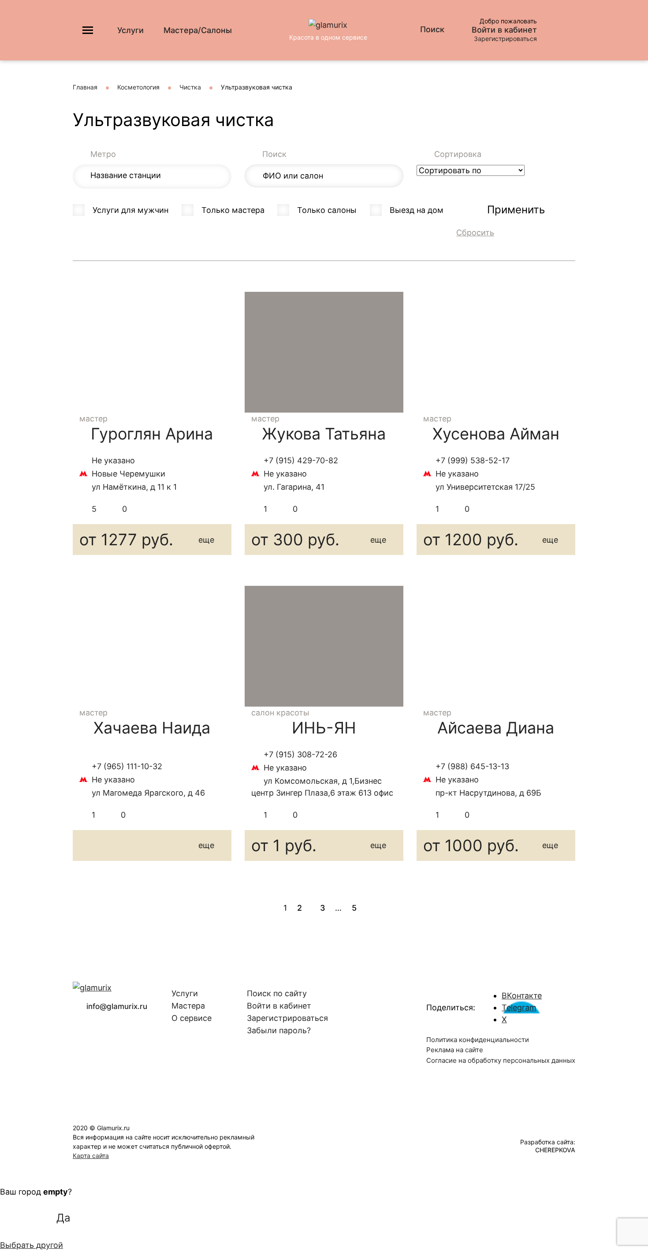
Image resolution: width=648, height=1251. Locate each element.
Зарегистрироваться (505, 38)
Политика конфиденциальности (477, 1039)
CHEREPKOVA (555, 1150)
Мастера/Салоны (198, 30)
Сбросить (475, 232)
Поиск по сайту (277, 993)
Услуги (130, 30)
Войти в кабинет (504, 30)
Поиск (274, 154)
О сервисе (191, 1018)
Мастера (188, 1005)
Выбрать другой (31, 1245)
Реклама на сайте (454, 1050)
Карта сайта (91, 1155)
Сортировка (457, 154)
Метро (103, 154)
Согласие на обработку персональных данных (500, 1060)
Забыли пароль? (279, 1030)
